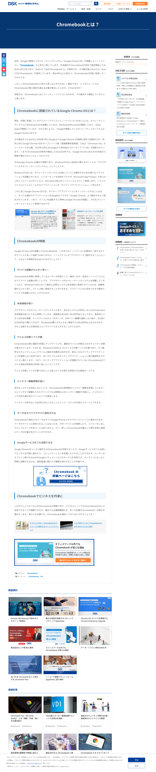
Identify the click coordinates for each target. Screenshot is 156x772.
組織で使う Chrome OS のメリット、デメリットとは (131, 273)
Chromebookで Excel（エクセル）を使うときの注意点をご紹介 (132, 258)
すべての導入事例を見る (131, 133)
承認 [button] (136, 760)
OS (41, 576)
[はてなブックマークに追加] (4, 64)
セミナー (99, 9)
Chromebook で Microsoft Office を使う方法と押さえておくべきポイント (132, 250)
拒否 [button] (136, 766)
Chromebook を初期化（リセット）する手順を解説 (131, 266)
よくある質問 (142, 9)
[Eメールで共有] (4, 74)
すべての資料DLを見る (131, 209)
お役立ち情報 (123, 9)
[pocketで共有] (4, 69)
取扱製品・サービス (65, 9)
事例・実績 (85, 9)
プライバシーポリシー (34, 763)
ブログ (110, 9)
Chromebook (27, 65)
